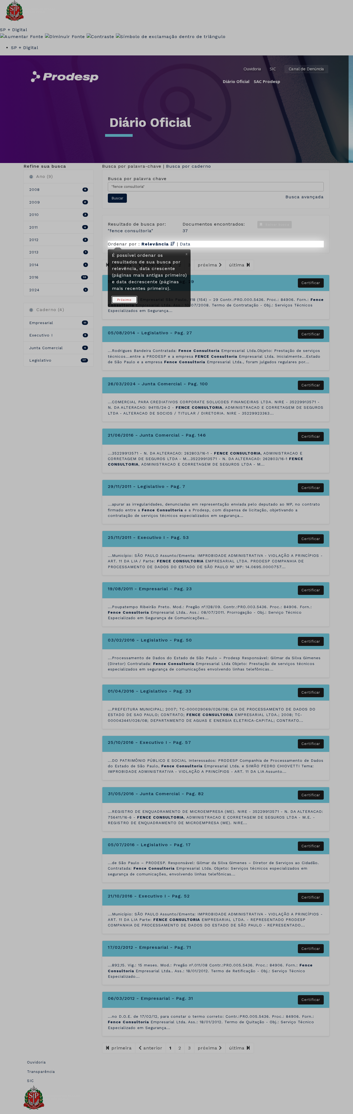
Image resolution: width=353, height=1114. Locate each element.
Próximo (124, 300)
